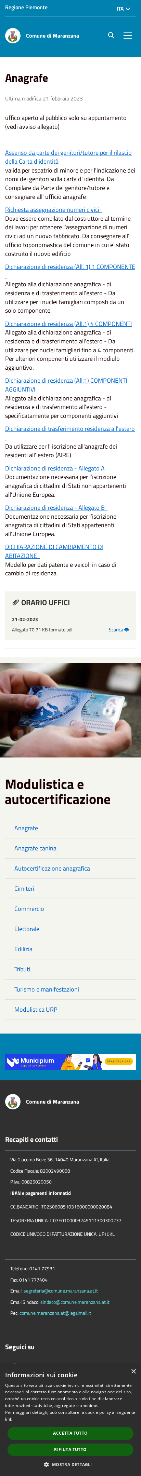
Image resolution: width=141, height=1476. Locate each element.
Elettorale (26, 928)
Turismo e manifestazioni (46, 989)
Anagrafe (26, 828)
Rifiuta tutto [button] (70, 1449)
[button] (70, 1464)
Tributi (22, 969)
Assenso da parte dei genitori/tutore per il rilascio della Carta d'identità (68, 157)
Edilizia (23, 949)
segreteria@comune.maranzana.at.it (61, 1290)
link (8, 1419)
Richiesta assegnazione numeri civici (53, 209)
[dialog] (70, 1420)
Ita (121, 8)
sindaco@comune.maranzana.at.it (75, 1302)
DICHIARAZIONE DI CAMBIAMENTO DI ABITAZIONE (54, 551)
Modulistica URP (35, 1009)
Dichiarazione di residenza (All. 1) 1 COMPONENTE (70, 271)
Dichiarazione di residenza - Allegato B (56, 507)
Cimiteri (24, 888)
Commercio (29, 908)
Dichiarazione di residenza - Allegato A (56, 468)
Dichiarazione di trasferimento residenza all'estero (70, 433)
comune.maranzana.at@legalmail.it (55, 1312)
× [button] (133, 1371)
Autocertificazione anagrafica (52, 868)
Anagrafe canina (35, 848)
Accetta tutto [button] (70, 1433)
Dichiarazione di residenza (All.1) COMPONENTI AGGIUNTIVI (66, 385)
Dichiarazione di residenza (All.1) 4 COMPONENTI (68, 323)
